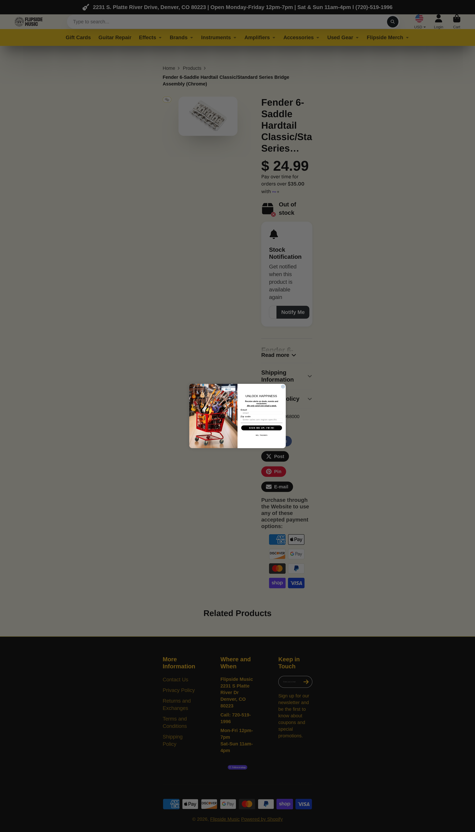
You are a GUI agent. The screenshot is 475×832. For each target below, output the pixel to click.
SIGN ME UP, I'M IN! (261, 428)
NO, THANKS (262, 435)
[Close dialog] (283, 386)
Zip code (246, 417)
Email (244, 410)
